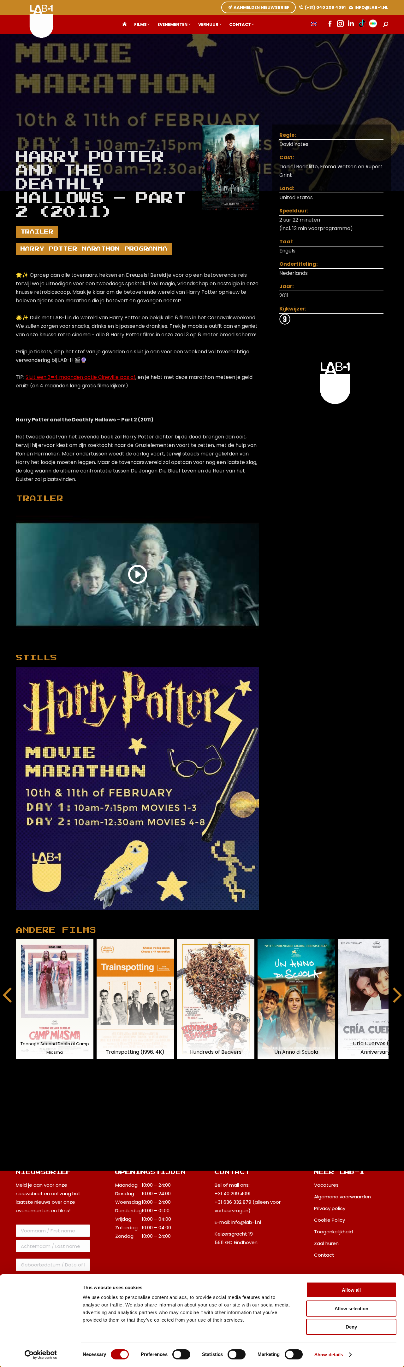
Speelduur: (293, 210)
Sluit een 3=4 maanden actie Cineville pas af (80, 377)
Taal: (286, 241)
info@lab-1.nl (246, 1222)
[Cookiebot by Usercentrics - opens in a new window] (40, 1354)
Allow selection (351, 1308)
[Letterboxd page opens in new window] (373, 24)
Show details (328, 1354)
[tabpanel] (137, 788)
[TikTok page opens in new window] (362, 24)
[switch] (181, 1354)
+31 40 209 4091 (233, 1193)
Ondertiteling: (298, 264)
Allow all (351, 1290)
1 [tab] (144, 914)
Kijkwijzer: (292, 308)
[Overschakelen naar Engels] (314, 24)
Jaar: (286, 286)
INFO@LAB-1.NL (371, 7)
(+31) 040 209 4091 (325, 7)
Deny (351, 1326)
